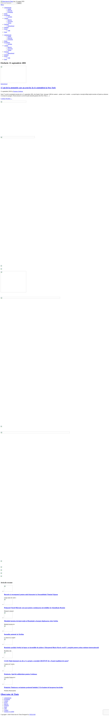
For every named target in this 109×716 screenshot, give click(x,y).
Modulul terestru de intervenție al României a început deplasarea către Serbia (31, 621)
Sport (5, 32)
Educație (9, 10)
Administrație (7, 7)
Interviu (9, 20)
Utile (8, 30)
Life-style (10, 21)
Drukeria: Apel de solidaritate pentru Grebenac (20, 674)
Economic (10, 12)
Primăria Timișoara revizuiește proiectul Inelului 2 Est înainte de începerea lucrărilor (33, 687)
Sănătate (6, 27)
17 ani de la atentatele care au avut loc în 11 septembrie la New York (28, 88)
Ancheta (9, 16)
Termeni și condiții (9, 711)
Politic (5, 13)
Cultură (6, 18)
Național (6, 24)
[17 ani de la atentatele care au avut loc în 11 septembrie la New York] (13, 82)
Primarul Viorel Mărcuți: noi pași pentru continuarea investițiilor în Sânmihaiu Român (34, 608)
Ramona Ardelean (18, 91)
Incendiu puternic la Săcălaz (14, 634)
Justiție (9, 9)
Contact (6, 710)
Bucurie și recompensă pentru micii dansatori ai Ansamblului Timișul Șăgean (31, 594)
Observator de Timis (10, 694)
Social (5, 29)
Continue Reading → (6, 98)
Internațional (10, 26)
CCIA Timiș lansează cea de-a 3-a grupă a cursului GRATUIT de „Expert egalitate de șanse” (36, 661)
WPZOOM (32, 714)
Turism (9, 23)
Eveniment (7, 15)
